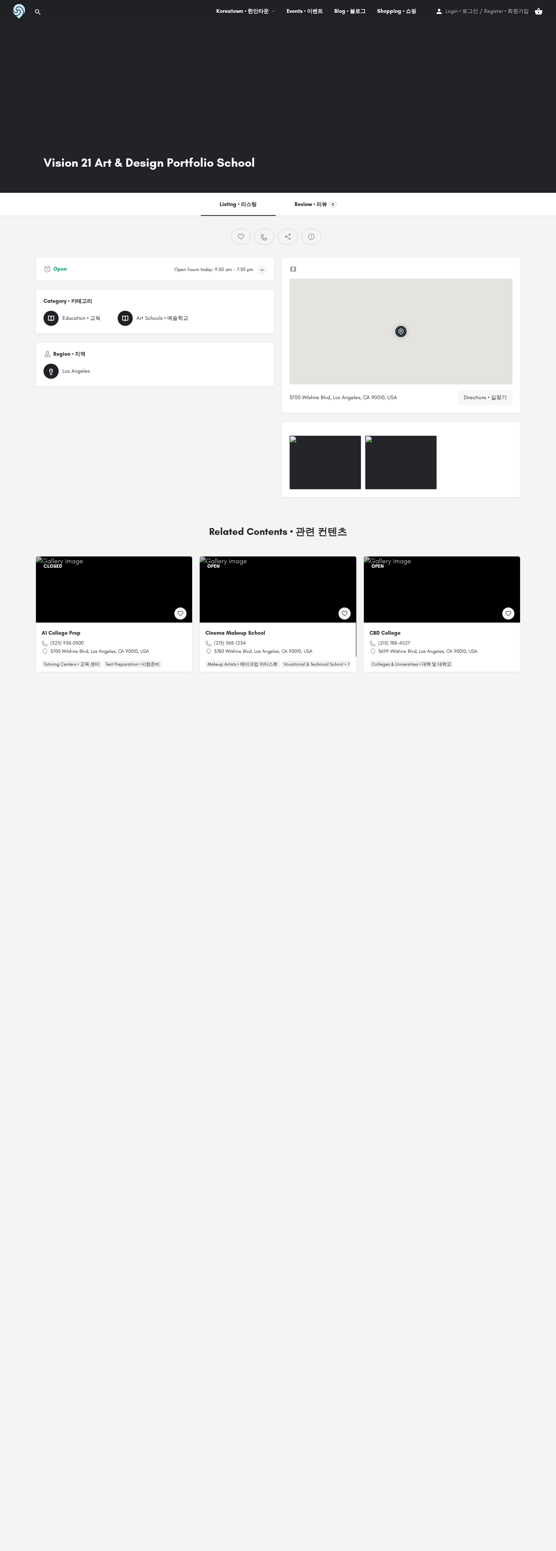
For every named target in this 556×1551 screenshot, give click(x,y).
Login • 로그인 (462, 11)
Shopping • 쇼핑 (396, 11)
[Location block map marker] (401, 331)
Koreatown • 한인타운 (242, 11)
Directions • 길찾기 (485, 397)
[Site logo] (18, 10)
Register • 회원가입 (506, 11)
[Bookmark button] (180, 613)
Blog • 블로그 (350, 11)
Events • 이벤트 (305, 11)
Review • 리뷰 (314, 204)
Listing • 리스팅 (238, 204)
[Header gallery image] (139, 108)
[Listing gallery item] (325, 462)
